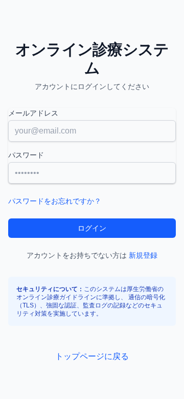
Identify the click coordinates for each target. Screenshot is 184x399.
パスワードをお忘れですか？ (54, 201)
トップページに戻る (92, 356)
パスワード (26, 155)
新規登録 (143, 255)
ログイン (92, 228)
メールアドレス (33, 113)
